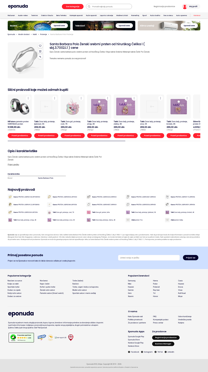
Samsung (131, 281)
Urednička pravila (184, 320)
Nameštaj (135, 15)
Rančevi (75, 284)
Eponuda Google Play (136, 337)
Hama (155, 281)
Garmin (131, 290)
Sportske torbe (13, 287)
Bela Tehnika (61, 15)
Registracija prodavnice (164, 6)
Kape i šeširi (44, 284)
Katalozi (197, 15)
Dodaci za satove (14, 296)
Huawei (181, 284)
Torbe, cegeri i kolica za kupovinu (85, 287)
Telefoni (34, 15)
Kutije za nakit (13, 284)
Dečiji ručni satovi (14, 293)
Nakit (35, 34)
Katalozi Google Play (135, 343)
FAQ (154, 316)
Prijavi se (190, 257)
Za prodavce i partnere (137, 323)
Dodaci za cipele (14, 290)
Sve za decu (168, 15)
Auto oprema (181, 15)
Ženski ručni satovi (47, 290)
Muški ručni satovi (79, 290)
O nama (132, 311)
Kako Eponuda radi (135, 316)
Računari (11, 15)
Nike (129, 284)
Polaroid (156, 287)
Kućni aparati (91, 15)
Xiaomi (130, 296)
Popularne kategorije (19, 275)
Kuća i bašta (155, 15)
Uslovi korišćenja (184, 316)
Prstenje (43, 34)
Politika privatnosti (135, 320)
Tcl (154, 293)
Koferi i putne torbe (47, 287)
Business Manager (163, 344)
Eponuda (11, 34)
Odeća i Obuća (47, 15)
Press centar (158, 323)
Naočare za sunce (15, 281)
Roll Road (182, 293)
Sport (144, 15)
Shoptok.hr (128, 367)
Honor (155, 296)
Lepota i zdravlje (106, 15)
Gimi (129, 293)
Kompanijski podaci (160, 320)
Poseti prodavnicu (20, 135)
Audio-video (23, 15)
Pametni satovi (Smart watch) (52, 293)
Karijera (181, 323)
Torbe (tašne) (77, 281)
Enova (180, 287)
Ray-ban (156, 290)
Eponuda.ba (134, 367)
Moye (180, 296)
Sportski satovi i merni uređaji (84, 293)
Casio (180, 281)
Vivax (180, 290)
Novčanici (44, 281)
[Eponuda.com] (18, 6)
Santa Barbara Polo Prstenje (61, 34)
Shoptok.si (122, 367)
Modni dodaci (24, 34)
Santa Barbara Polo (45, 178)
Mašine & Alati (122, 15)
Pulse (155, 284)
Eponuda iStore (134, 340)
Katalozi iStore (133, 346)
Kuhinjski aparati (76, 15)
